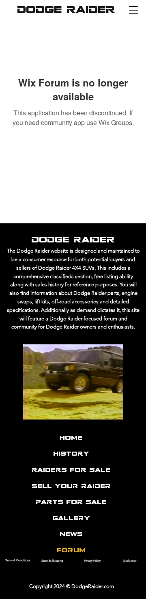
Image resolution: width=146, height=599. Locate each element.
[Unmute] (24, 412)
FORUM (71, 551)
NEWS (71, 534)
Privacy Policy (92, 560)
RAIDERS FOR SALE (71, 470)
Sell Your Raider (71, 486)
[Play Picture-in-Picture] (122, 412)
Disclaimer (129, 560)
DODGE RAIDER (66, 10)
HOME (71, 438)
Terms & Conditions (17, 560)
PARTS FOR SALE (71, 502)
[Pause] (10, 412)
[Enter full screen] (136, 412)
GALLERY (71, 518)
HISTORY (71, 454)
